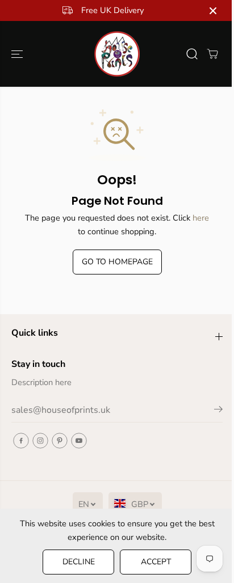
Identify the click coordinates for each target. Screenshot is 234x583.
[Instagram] (40, 440)
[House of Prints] (117, 54)
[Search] (192, 54)
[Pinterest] (59, 440)
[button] (18, 54)
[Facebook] (21, 440)
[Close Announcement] (213, 10)
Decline (78, 561)
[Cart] (212, 54)
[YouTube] (79, 440)
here (201, 217)
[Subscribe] (218, 411)
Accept (156, 561)
